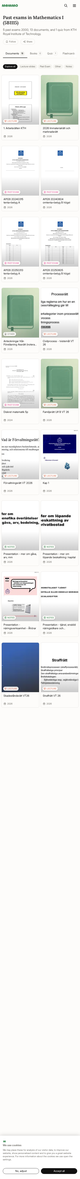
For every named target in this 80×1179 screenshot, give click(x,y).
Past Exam (45, 66)
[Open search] (66, 5)
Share (29, 41)
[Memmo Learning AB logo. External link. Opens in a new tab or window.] (4, 1141)
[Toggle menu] (74, 5)
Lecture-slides (27, 66)
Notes (69, 66)
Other (58, 66)
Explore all (10, 66)
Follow (12, 41)
